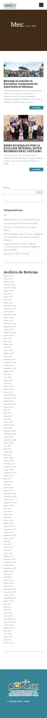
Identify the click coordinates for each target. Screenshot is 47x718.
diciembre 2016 (10, 559)
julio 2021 (7, 410)
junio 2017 (8, 544)
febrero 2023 (9, 353)
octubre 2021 (9, 401)
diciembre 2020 (10, 431)
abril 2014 (7, 640)
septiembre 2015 (10, 598)
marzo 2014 (8, 643)
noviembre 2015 (10, 592)
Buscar (7, 187)
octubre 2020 (9, 437)
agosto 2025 (8, 291)
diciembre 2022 (10, 359)
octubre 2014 (9, 625)
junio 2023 (8, 341)
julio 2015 (7, 604)
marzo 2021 (8, 422)
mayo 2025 (8, 297)
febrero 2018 (9, 523)
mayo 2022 (8, 380)
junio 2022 (8, 377)
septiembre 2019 (10, 473)
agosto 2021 (8, 407)
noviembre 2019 (10, 467)
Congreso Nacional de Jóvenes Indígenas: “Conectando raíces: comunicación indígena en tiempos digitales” (22, 247)
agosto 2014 (8, 628)
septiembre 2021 (10, 404)
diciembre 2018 (10, 493)
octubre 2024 (9, 311)
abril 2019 (7, 484)
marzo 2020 (8, 458)
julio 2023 (7, 338)
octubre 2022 (9, 365)
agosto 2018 (8, 505)
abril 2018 (7, 517)
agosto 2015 (8, 601)
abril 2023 (7, 347)
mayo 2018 (8, 514)
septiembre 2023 (10, 332)
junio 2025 (8, 294)
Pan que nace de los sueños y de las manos (21, 223)
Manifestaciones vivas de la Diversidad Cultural (22, 219)
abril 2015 (7, 610)
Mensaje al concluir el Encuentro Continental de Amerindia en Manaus (20, 83)
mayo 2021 (8, 416)
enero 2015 (8, 616)
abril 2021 (7, 419)
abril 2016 (7, 577)
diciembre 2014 (10, 619)
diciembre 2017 (10, 526)
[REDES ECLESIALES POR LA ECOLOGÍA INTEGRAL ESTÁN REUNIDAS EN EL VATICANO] (23, 128)
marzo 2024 (8, 320)
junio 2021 (8, 413)
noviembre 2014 (10, 622)
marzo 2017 (8, 553)
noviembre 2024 (10, 308)
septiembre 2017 (10, 535)
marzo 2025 (8, 302)
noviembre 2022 (10, 362)
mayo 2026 (8, 279)
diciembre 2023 (10, 323)
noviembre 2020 (10, 434)
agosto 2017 (8, 538)
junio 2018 (8, 511)
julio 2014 (7, 631)
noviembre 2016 (10, 562)
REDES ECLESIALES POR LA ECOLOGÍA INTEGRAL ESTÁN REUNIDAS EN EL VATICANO (23, 148)
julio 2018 (7, 508)
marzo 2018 (8, 520)
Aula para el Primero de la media (16, 253)
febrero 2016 (9, 583)
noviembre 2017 (10, 529)
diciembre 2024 (10, 305)
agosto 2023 (8, 335)
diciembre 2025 (10, 285)
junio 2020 (8, 449)
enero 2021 (8, 428)
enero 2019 (8, 490)
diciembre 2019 (10, 464)
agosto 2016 (8, 571)
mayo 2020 (8, 452)
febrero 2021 (9, 425)
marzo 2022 (8, 386)
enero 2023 (8, 356)
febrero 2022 (9, 389)
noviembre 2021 (10, 398)
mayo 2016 (8, 574)
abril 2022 (7, 383)
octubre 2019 (9, 470)
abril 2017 (7, 550)
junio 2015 (8, 607)
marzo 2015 (8, 613)
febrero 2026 (9, 282)
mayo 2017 (8, 547)
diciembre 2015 (10, 589)
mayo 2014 (8, 637)
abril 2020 (7, 455)
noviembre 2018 (10, 496)
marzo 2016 (8, 580)
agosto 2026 (8, 276)
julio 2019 (7, 479)
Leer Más (36, 107)
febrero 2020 (9, 461)
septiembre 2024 (10, 314)
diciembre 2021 (10, 395)
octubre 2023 (9, 329)
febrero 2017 (9, 556)
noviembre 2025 (10, 288)
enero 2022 (8, 392)
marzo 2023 (8, 350)
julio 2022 (7, 374)
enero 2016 (8, 586)
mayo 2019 (8, 481)
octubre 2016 (9, 565)
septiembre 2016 (10, 568)
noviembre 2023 (10, 326)
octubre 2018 (9, 499)
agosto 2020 (8, 443)
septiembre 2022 (10, 368)
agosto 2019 (8, 476)
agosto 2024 (8, 317)
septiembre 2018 (10, 502)
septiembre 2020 (10, 440)
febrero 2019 (9, 487)
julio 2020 (7, 446)
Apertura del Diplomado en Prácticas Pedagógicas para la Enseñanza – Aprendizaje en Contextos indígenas (23, 237)
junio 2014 (8, 634)
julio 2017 (7, 541)
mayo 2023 (8, 344)
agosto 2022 (8, 371)
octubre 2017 (9, 532)
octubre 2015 (9, 595)
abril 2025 (7, 299)
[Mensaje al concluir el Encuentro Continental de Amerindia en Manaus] (23, 69)
